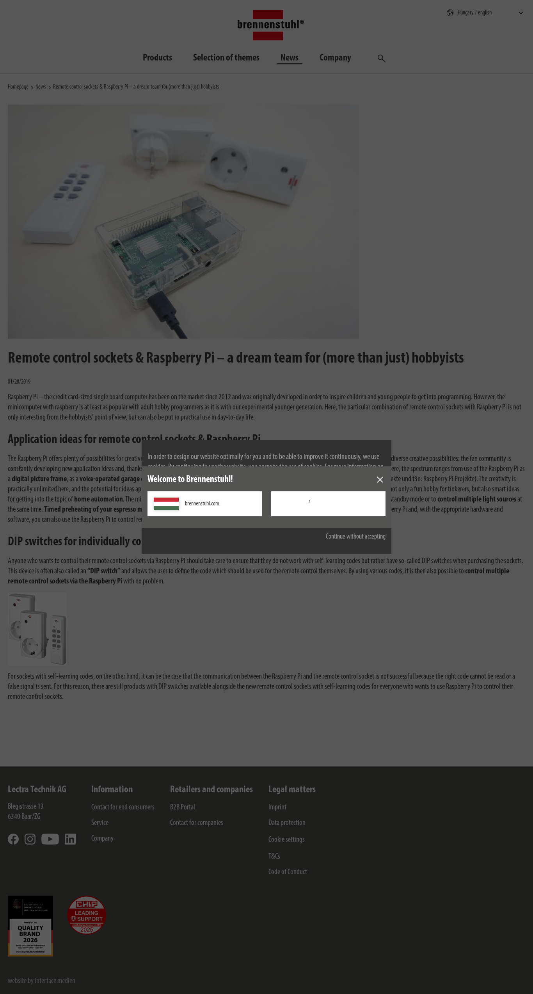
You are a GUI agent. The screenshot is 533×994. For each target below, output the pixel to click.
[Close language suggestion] (380, 479)
